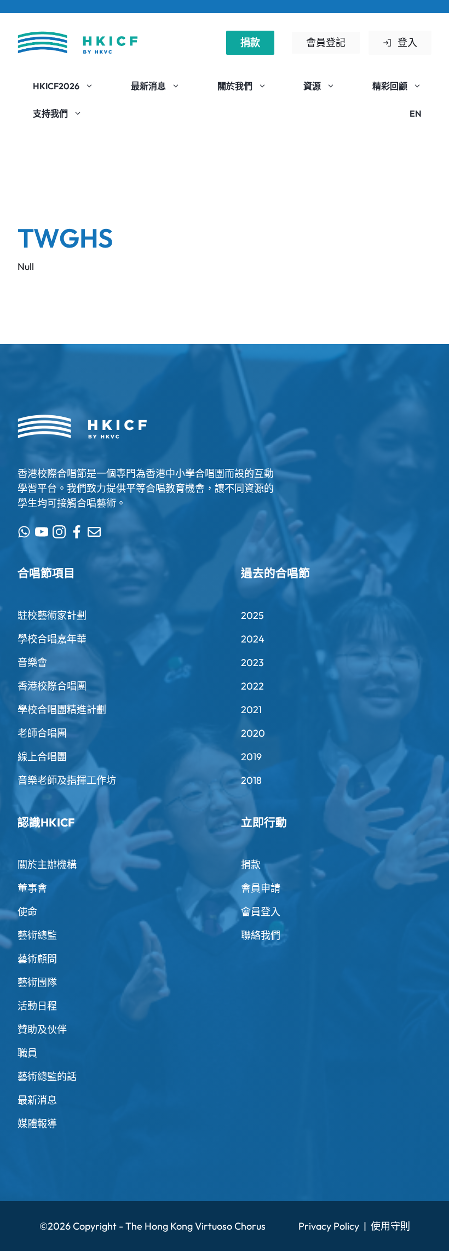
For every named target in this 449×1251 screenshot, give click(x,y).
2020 (253, 733)
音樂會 (32, 662)
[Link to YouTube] (41, 531)
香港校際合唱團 (52, 686)
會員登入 (260, 911)
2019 (251, 756)
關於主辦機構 (47, 864)
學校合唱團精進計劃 (62, 709)
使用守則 (390, 1226)
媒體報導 (37, 1123)
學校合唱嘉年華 (52, 639)
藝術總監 (37, 935)
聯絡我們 (260, 935)
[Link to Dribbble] (76, 531)
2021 (251, 709)
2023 (252, 662)
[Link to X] (24, 531)
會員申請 (260, 888)
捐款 (250, 42)
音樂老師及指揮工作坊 (67, 780)
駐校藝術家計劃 (52, 615)
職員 (27, 1053)
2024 (252, 639)
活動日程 (37, 1006)
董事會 (32, 888)
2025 (252, 615)
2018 (251, 780)
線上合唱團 (42, 756)
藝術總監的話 (47, 1076)
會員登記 (326, 42)
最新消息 (37, 1100)
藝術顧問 (37, 958)
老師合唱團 (42, 733)
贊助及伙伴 (42, 1029)
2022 (252, 686)
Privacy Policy (328, 1226)
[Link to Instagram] (59, 531)
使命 (27, 911)
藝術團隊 (37, 982)
